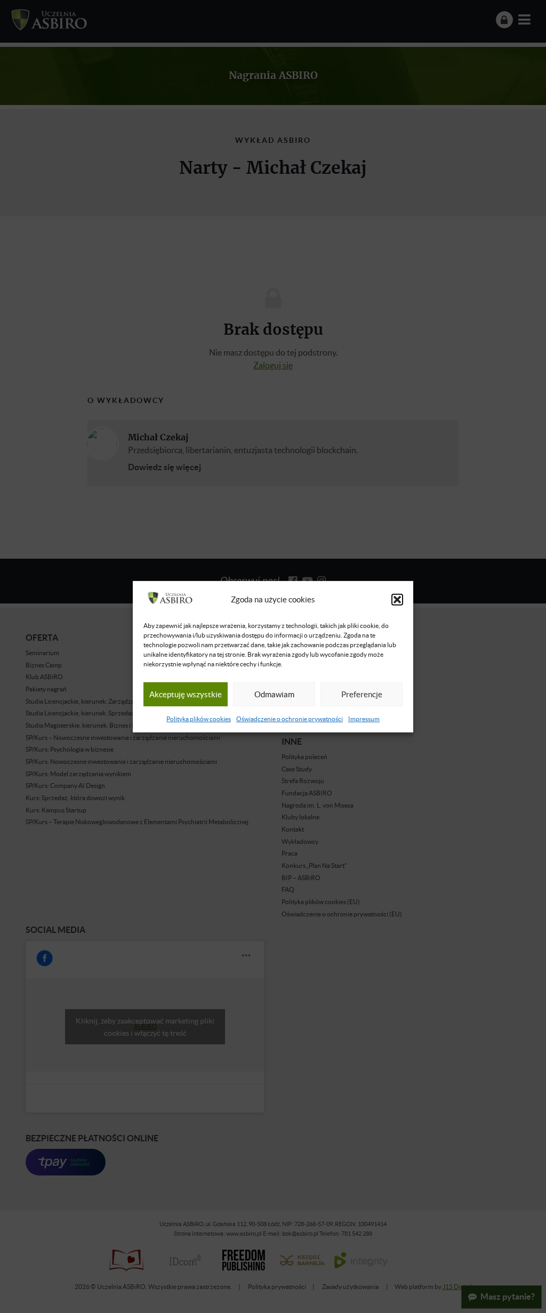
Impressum (364, 719)
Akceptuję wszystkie (185, 694)
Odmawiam (274, 694)
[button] (397, 599)
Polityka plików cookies (198, 719)
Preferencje (361, 694)
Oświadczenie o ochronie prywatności (289, 719)
